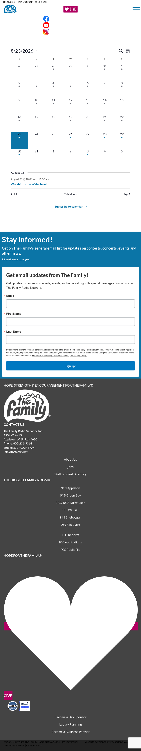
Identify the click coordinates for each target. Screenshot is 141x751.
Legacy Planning (70, 724)
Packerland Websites (122, 741)
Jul (15, 194)
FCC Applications (70, 542)
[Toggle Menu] (136, 9)
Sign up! (71, 366)
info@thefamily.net (16, 451)
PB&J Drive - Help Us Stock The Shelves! (24, 1)
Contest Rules (34, 745)
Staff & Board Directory (70, 474)
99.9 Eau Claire (71, 525)
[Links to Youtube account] (70, 25)
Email (10, 295)
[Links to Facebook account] (70, 19)
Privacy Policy (70, 741)
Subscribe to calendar (69, 206)
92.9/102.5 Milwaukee (70, 503)
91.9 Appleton (70, 488)
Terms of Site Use (14, 745)
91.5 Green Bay (70, 495)
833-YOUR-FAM (24, 447)
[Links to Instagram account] (70, 31)
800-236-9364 (22, 443)
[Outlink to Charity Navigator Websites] (19, 705)
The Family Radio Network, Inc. (42, 741)
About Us (70, 459)
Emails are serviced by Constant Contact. (50, 355)
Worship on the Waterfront (29, 184)
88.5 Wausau (70, 510)
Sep (126, 194)
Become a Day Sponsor (70, 717)
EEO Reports (70, 535)
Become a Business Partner (71, 732)
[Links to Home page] (27, 405)
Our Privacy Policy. (78, 355)
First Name (13, 313)
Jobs (71, 467)
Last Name (13, 331)
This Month (70, 194)
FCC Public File (70, 550)
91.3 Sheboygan (71, 517)
